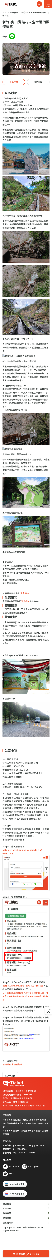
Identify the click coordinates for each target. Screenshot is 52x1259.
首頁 (4, 12)
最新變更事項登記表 (12, 1064)
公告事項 (38, 82)
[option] (26, 59)
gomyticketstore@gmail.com (29, 1145)
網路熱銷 (14, 12)
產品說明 (14, 82)
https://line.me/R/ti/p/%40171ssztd (22, 985)
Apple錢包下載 (17, 1184)
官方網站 (24, 593)
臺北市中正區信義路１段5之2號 (30, 1105)
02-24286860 (20, 1149)
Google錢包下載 (17, 1193)
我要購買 (27, 1253)
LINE (11, 1173)
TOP (48, 1009)
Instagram (33, 1166)
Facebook (14, 1166)
